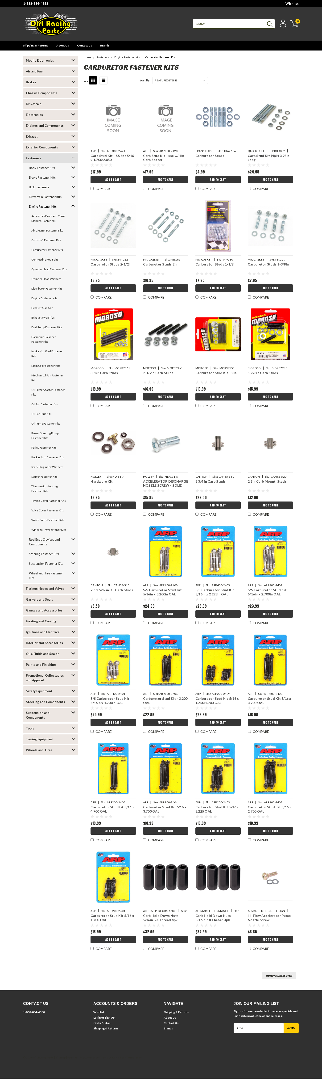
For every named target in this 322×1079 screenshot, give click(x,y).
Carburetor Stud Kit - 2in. (216, 373)
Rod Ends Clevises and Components (44, 542)
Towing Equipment (40, 739)
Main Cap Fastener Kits (45, 365)
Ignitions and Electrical (43, 632)
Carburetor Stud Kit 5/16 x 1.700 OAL (112, 918)
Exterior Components (42, 147)
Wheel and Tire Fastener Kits (46, 575)
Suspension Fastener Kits (46, 563)
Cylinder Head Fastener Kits (49, 269)
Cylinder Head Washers (46, 279)
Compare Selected (279, 975)
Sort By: (145, 80)
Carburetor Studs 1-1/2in (215, 264)
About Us (62, 45)
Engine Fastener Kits (43, 206)
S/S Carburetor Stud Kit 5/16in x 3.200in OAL (162, 592)
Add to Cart (113, 179)
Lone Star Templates (127, 1057)
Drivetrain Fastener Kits (45, 197)
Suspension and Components (38, 715)
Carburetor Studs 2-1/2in (111, 264)
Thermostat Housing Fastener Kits (44, 489)
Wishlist (292, 3)
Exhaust (32, 136)
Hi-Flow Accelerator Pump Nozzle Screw (269, 918)
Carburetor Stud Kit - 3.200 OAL (165, 700)
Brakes (31, 82)
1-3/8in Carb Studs (263, 373)
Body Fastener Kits (42, 168)
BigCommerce (89, 1057)
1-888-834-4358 (35, 3)
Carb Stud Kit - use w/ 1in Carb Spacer (163, 158)
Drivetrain (33, 104)
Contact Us (84, 45)
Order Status (101, 1023)
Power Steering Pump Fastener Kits (44, 435)
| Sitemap (60, 1057)
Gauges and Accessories (44, 610)
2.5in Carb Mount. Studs (267, 481)
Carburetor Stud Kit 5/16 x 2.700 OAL (269, 809)
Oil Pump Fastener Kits (45, 423)
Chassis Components (41, 93)
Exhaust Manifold (42, 308)
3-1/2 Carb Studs (104, 373)
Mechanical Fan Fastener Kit (47, 378)
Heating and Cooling (41, 621)
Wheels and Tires (39, 750)
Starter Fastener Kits (44, 476)
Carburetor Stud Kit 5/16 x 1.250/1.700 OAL (217, 700)
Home (87, 57)
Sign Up (110, 1017)
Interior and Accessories (44, 643)
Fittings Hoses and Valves (45, 588)
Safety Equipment (39, 691)
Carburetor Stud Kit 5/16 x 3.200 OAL (269, 700)
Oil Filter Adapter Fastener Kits (48, 392)
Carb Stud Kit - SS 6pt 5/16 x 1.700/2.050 (112, 158)
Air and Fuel (35, 71)
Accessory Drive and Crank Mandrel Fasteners (48, 218)
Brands (104, 45)
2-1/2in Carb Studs (158, 373)
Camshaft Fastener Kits (46, 240)
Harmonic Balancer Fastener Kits (43, 339)
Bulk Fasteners (39, 187)
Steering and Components (45, 702)
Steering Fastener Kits (44, 554)
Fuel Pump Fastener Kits (46, 327)
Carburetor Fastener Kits (47, 250)
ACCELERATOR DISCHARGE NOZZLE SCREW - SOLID (165, 483)
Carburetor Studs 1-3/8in (268, 264)
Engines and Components (45, 125)
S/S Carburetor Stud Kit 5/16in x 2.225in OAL (214, 592)
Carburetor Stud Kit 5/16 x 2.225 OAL (217, 809)
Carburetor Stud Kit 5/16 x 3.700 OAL (165, 809)
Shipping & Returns (35, 45)
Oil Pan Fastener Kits (44, 404)
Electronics (34, 115)
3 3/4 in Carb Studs (210, 481)
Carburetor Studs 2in (160, 264)
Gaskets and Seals (39, 599)
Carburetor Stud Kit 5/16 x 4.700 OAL (112, 809)
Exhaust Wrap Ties (43, 317)
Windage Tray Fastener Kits (48, 529)
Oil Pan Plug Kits (41, 414)
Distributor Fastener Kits (46, 288)
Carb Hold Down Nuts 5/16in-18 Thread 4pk (213, 918)
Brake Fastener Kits (42, 177)
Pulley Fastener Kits (44, 447)
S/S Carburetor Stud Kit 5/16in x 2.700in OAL (267, 592)
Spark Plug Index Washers (47, 467)
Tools (30, 728)
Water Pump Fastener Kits (47, 520)
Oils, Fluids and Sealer (42, 654)
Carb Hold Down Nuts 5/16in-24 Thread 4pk (161, 918)
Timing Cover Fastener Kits (48, 500)
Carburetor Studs (209, 156)
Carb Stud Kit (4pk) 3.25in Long (268, 158)
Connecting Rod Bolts (44, 259)
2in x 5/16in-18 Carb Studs (112, 590)
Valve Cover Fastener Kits (47, 510)
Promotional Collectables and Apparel (45, 678)
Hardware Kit (102, 481)
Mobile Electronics (40, 60)
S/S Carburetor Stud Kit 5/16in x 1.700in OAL (110, 700)
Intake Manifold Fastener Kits (47, 354)
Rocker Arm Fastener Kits (47, 457)
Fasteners (33, 158)
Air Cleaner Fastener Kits (47, 230)
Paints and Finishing (41, 664)
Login (97, 1017)
